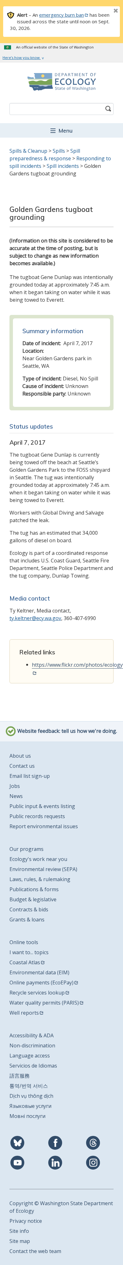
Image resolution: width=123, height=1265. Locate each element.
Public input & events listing (42, 806)
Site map (19, 1241)
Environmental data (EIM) (39, 972)
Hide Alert (101, 11)
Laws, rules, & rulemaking (39, 879)
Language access (29, 1055)
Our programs (26, 849)
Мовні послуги (27, 1116)
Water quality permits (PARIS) (44, 1002)
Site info (19, 1231)
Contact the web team (35, 1251)
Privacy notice (25, 1220)
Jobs (14, 786)
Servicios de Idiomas (33, 1065)
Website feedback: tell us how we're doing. (66, 731)
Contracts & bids (28, 909)
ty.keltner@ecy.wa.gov (35, 618)
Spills (59, 150)
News (16, 796)
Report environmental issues (43, 826)
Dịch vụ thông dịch (31, 1095)
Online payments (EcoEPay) (41, 982)
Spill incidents (63, 165)
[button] (61, 130)
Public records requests (37, 816)
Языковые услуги (30, 1106)
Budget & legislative (32, 899)
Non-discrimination (32, 1045)
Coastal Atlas (24, 962)
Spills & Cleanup (28, 150)
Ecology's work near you (38, 859)
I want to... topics (29, 952)
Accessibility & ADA (31, 1035)
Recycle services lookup (37, 992)
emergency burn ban (61, 15)
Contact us (22, 765)
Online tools (23, 942)
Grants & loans (26, 919)
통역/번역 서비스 (28, 1085)
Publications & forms (34, 889)
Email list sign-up (29, 775)
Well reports (24, 1012)
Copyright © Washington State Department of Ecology (61, 1207)
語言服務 (19, 1075)
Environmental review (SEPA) (43, 869)
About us (20, 755)
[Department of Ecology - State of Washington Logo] (61, 82)
